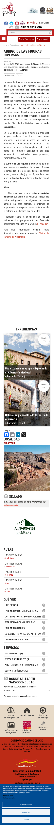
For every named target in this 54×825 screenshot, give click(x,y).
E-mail (19, 75)
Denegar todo (26, 812)
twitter (11, 23)
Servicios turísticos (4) (17, 659)
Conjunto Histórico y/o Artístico (23, 633)
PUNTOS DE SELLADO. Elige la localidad (20, 686)
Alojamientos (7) (14, 653)
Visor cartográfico (11, 716)
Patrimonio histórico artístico (21, 610)
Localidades (27, 715)
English (44, 22)
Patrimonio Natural (15, 628)
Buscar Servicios (43, 39)
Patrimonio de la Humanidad (20, 622)
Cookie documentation (9, 798)
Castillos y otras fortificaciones (23, 616)
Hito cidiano (11, 605)
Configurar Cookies (26, 804)
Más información (11, 505)
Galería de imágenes (11, 731)
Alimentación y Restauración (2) (22, 665)
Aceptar (26, 820)
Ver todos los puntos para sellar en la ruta (20, 696)
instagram (22, 23)
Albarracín (24, 69)
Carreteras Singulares (17, 639)
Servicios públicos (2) (16, 670)
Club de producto (27, 731)
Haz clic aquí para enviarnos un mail (27, 783)
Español (32, 22)
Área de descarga (43, 716)
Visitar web (9, 75)
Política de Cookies (8, 795)
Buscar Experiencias (26, 39)
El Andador (42, 223)
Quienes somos (43, 728)
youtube (17, 23)
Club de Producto (31, 27)
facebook (6, 23)
